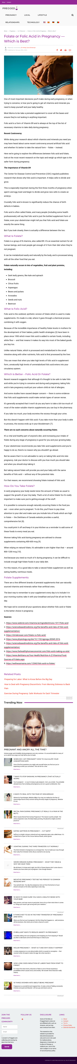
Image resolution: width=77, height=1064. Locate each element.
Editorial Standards (69, 1027)
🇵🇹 (58, 22)
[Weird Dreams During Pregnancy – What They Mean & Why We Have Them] (8, 865)
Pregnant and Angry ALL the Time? (25, 749)
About (3, 2)
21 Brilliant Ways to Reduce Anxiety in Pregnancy (36, 932)
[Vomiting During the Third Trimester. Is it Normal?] (8, 849)
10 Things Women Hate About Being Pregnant (34, 983)
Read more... (17, 769)
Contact (9, 2)
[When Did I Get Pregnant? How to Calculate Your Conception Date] (8, 762)
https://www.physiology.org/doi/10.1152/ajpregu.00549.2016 (33, 639)
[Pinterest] (22, 1019)
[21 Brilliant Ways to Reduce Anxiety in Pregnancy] (8, 935)
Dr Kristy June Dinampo (28, 47)
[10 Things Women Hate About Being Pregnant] (8, 986)
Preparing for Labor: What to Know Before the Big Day (28, 679)
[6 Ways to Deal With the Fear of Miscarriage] (8, 797)
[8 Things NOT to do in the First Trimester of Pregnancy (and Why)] (8, 918)
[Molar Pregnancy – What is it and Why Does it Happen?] (8, 951)
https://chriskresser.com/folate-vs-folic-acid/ (26, 635)
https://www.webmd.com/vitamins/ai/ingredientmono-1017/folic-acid (37, 623)
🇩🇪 (53, 22)
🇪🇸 (48, 22)
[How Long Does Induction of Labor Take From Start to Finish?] (8, 966)
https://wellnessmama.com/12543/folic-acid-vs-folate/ (30, 663)
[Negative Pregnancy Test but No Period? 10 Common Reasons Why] (8, 882)
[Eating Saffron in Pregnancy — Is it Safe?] (8, 834)
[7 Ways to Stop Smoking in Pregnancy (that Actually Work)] (8, 780)
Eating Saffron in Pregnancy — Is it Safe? (32, 831)
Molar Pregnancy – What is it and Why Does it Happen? (38, 948)
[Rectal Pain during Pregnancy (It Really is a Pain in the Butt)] (8, 814)
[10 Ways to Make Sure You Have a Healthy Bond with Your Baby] (8, 900)
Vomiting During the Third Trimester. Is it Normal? (36, 846)
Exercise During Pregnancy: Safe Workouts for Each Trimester (31, 693)
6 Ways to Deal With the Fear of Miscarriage (34, 794)
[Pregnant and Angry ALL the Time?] (34, 727)
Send (7, 1047)
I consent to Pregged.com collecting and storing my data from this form (9, 1040)
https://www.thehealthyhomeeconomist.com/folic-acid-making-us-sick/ (38, 651)
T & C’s (65, 1023)
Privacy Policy (67, 1025)
